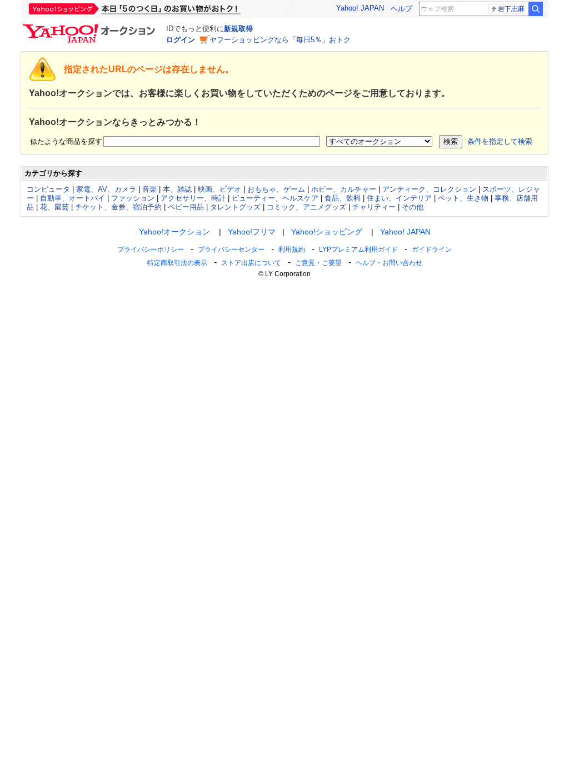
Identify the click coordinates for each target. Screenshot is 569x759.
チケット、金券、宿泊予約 (118, 207)
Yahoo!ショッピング (326, 231)
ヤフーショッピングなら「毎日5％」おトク (280, 40)
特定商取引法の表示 (177, 263)
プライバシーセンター (231, 249)
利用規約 (291, 249)
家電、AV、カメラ (106, 189)
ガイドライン (432, 249)
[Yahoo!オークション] (91, 27)
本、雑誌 (177, 189)
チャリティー (374, 207)
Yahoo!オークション (174, 231)
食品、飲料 (343, 198)
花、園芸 (54, 207)
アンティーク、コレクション (429, 189)
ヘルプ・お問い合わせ (389, 263)
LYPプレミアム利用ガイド (358, 249)
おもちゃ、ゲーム (276, 189)
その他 (412, 207)
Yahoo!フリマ (252, 231)
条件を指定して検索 (499, 141)
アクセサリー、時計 (193, 198)
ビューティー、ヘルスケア (275, 198)
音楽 (149, 189)
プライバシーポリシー (150, 249)
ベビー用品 (186, 207)
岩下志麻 (511, 9)
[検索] (535, 9)
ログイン (180, 40)
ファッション (132, 198)
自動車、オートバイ (72, 198)
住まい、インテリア (399, 198)
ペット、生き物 (463, 198)
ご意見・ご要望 (318, 263)
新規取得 (238, 28)
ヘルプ (401, 8)
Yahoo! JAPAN (360, 8)
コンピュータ (48, 189)
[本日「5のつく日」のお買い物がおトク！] (159, 9)
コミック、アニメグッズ (306, 207)
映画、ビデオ (219, 189)
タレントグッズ (235, 207)
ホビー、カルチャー (343, 189)
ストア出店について (251, 263)
